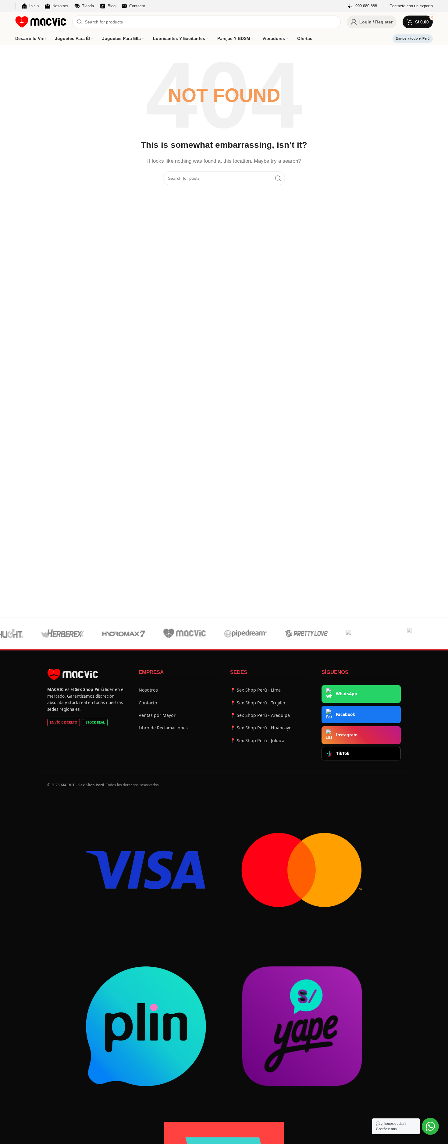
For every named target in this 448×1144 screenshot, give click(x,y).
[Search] (278, 178)
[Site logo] (40, 21)
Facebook (345, 714)
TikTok (342, 753)
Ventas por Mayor (157, 715)
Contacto (148, 703)
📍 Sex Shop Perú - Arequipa (260, 715)
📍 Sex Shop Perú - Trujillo (257, 703)
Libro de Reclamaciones (163, 728)
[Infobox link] (362, 6)
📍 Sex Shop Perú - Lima (255, 690)
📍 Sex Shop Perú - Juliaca (257, 740)
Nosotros (148, 690)
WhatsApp (346, 693)
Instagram (346, 735)
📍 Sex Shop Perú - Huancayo (261, 728)
